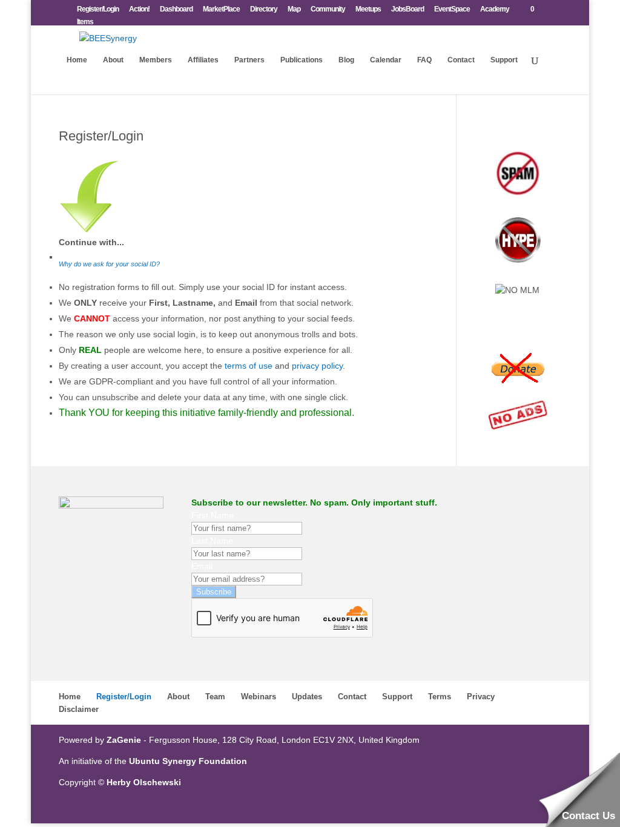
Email (202, 566)
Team (215, 696)
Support (504, 60)
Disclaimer (79, 709)
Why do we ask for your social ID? (109, 264)
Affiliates (203, 60)
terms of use (248, 366)
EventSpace (452, 9)
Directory (263, 9)
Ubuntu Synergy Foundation (188, 761)
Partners (249, 60)
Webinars (258, 696)
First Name (212, 515)
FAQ (424, 60)
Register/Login (98, 9)
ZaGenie (124, 740)
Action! (139, 9)
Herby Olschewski (144, 782)
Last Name (212, 540)
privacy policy (317, 366)
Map (294, 9)
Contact (461, 60)
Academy (494, 9)
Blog (346, 60)
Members (155, 60)
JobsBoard (407, 9)
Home (77, 60)
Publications (301, 60)
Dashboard (176, 9)
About (113, 60)
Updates (307, 696)
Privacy (481, 696)
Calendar (385, 60)
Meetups (368, 9)
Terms (439, 696)
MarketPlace (221, 9)
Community (328, 9)
